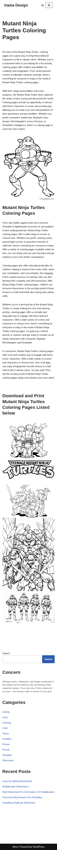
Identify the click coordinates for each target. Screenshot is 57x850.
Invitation (7, 738)
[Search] (42, 5)
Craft (4, 728)
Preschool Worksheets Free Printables (22, 797)
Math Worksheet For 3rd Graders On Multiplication (28, 792)
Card (4, 717)
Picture (6, 744)
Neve (15, 846)
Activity (6, 712)
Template (7, 755)
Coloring (6, 722)
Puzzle (6, 749)
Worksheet (8, 760)
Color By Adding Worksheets (17, 781)
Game (5, 733)
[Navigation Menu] (49, 5)
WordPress (39, 846)
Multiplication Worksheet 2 (15, 786)
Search (6, 653)
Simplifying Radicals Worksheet (18, 802)
